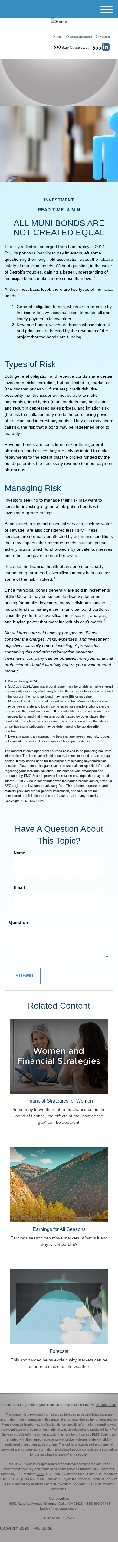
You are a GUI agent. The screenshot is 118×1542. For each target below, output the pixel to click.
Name (19, 852)
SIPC (40, 1474)
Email (19, 887)
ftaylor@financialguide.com (59, 1508)
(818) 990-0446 (96, 1503)
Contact (106, 36)
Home (59, 36)
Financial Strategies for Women (59, 1100)
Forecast (59, 1351)
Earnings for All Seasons (59, 1229)
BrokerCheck (106, 1405)
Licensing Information (81, 36)
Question (18, 922)
